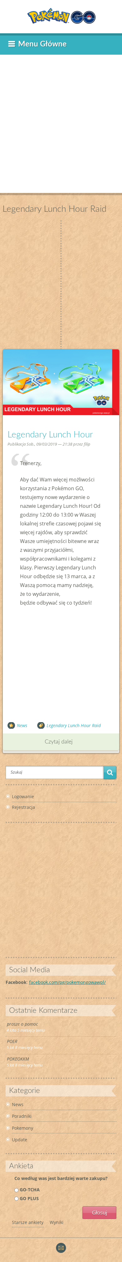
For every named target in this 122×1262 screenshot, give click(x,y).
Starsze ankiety (27, 1222)
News (22, 725)
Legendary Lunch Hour (50, 434)
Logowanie (23, 796)
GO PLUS (29, 1198)
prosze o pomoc (22, 1024)
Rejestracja (23, 807)
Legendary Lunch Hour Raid (74, 725)
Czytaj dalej (59, 742)
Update (19, 1140)
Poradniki (22, 1116)
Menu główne (42, 44)
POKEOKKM (18, 1059)
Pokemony (22, 1128)
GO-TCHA (30, 1190)
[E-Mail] (61, 1251)
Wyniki (57, 1222)
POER (12, 1041)
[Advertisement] (61, 120)
